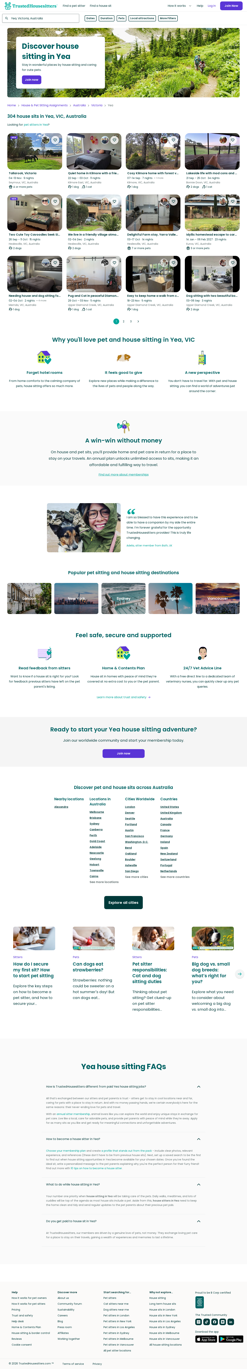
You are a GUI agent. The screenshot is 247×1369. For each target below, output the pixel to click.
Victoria (96, 105)
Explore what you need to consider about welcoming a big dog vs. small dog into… (213, 1000)
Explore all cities (123, 902)
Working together (69, 1339)
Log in (212, 6)
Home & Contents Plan (26, 1327)
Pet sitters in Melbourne (118, 1339)
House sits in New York (163, 1315)
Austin (129, 830)
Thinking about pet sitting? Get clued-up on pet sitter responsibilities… (151, 1000)
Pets (121, 18)
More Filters (168, 18)
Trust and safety (22, 1315)
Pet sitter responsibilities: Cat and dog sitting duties (149, 973)
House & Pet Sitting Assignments (44, 105)
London (130, 807)
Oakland (131, 853)
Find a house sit (101, 6)
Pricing (16, 1309)
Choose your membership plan (66, 1151)
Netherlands (168, 871)
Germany (166, 836)
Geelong (95, 859)
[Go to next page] (138, 321)
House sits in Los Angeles (165, 1321)
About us (63, 1298)
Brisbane (95, 818)
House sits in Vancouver (164, 1339)
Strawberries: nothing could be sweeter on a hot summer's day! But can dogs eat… (93, 989)
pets (76, 957)
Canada (165, 824)
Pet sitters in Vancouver (118, 1345)
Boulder (130, 859)
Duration (107, 18)
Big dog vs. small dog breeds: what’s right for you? (211, 973)
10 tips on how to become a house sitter (96, 1168)
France (165, 830)
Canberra (96, 829)
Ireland (165, 842)
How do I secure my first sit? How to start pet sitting (33, 970)
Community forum (70, 1304)
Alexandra (61, 807)
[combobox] (40, 18)
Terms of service (73, 1364)
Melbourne (97, 812)
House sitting (157, 1298)
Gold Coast (97, 841)
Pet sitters (109, 1298)
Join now (31, 80)
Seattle (130, 818)
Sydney (94, 823)
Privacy (97, 1364)
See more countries (175, 877)
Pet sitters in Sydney (116, 1333)
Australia (79, 105)
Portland (131, 824)
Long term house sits (162, 1304)
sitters (17, 957)
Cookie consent (22, 1345)
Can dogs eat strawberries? (88, 967)
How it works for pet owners (29, 1298)
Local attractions (142, 18)
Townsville (97, 870)
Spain (164, 848)
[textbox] (40, 18)
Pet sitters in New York (117, 1321)
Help (200, 6)
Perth (93, 835)
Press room (65, 1327)
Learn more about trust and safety (121, 697)
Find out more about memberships (124, 474)
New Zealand (169, 853)
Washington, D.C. (136, 842)
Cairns (94, 876)
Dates (90, 18)
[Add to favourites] (55, 140)
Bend (128, 848)
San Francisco (134, 836)
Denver (130, 813)
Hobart (94, 864)
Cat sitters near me (116, 1304)
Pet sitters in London (116, 1315)
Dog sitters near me (116, 1309)
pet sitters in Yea (36, 125)
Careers (63, 1315)
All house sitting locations (165, 1345)
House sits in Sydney (162, 1327)
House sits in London (162, 1309)
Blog (60, 1321)
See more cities (136, 877)
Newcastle (97, 853)
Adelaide (96, 847)
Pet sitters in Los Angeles (119, 1327)
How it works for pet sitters (28, 1304)
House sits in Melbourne (164, 1333)
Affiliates (63, 1333)
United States (169, 807)
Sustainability (66, 1309)
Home (11, 105)
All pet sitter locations (117, 1350)
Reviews (17, 1339)
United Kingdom (171, 813)
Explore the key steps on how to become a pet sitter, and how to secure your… (32, 994)
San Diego (132, 871)
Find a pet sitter (74, 6)
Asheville (131, 865)
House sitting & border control (31, 1333)
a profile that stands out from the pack (126, 1151)
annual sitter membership (73, 1114)
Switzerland (168, 859)
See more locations (104, 882)
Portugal (166, 865)
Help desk (18, 1321)
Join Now (231, 6)
